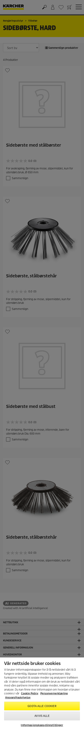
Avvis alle (41, 716)
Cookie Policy (29, 693)
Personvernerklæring (54, 693)
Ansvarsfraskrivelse (18, 697)
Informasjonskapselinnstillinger (42, 725)
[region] (42, 693)
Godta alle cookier (42, 706)
